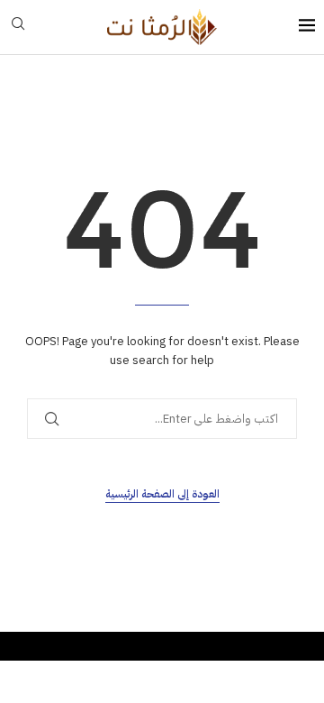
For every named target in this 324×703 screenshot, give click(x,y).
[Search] (18, 26)
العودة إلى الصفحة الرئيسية (162, 494)
